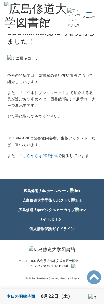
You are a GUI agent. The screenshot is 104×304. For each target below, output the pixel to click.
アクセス (73, 25)
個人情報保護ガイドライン (52, 228)
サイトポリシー (52, 219)
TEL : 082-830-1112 (43, 266)
